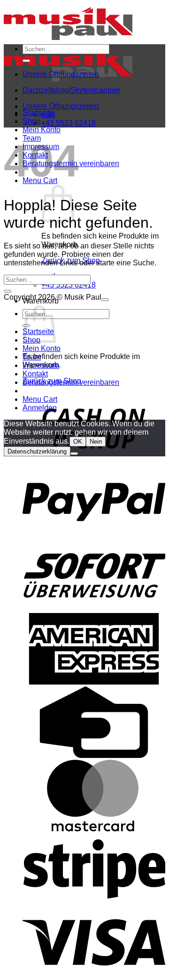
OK (77, 441)
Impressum (41, 365)
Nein (96, 441)
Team (32, 357)
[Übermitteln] (26, 60)
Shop (31, 121)
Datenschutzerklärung (37, 451)
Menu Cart (40, 399)
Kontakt (35, 374)
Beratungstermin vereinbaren (71, 382)
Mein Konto (42, 130)
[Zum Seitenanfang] (105, 299)
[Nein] (74, 453)
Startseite (38, 113)
